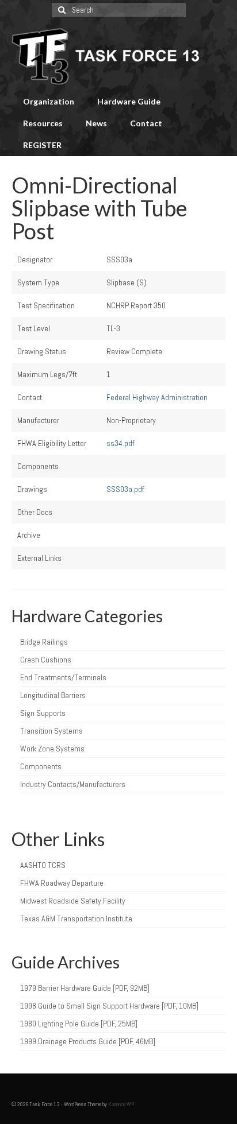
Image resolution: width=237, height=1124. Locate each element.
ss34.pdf (120, 443)
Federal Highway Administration (157, 397)
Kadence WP (121, 1104)
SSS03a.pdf (125, 489)
